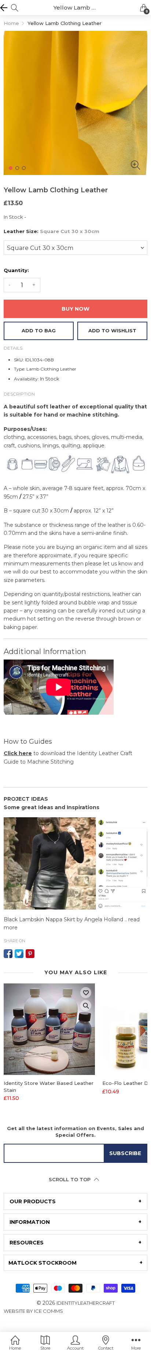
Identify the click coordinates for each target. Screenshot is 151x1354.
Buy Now (75, 309)
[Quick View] (85, 1005)
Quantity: (16, 270)
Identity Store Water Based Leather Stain (48, 1086)
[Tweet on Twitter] (19, 953)
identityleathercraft (85, 1303)
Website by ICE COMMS (33, 1311)
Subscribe (125, 1153)
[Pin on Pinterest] (30, 953)
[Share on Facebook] (8, 953)
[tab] (75, 1201)
